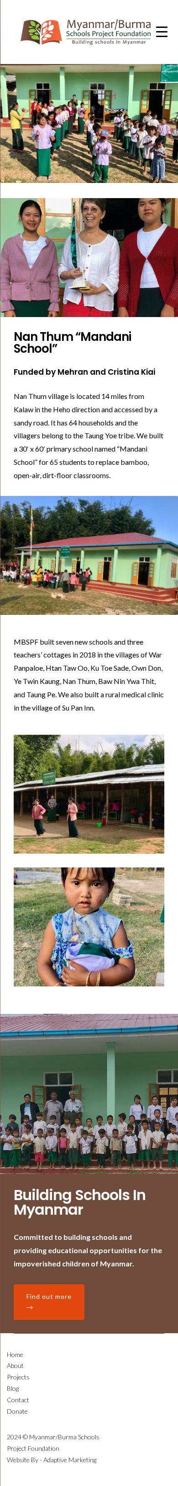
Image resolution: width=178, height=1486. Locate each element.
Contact (18, 1400)
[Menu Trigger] (161, 30)
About (15, 1365)
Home (15, 1354)
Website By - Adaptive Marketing (51, 1460)
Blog (13, 1388)
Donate (17, 1411)
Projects (18, 1377)
